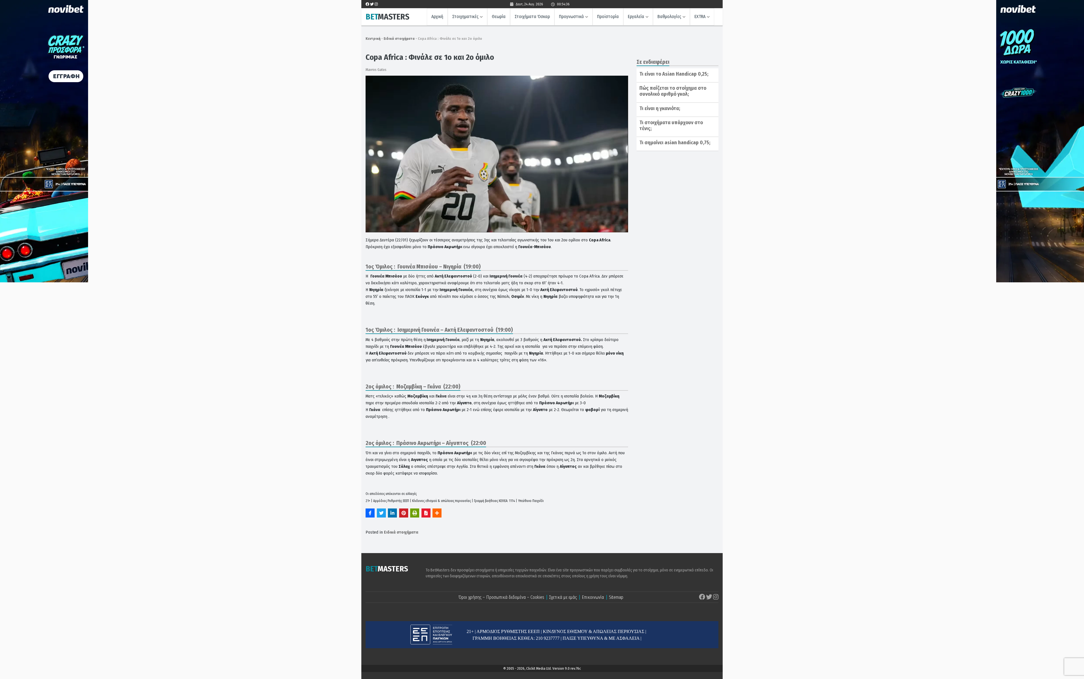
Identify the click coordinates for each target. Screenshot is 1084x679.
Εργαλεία (636, 16)
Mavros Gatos (376, 69)
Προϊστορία (608, 16)
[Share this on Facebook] (370, 513)
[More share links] (437, 513)
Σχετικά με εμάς (563, 597)
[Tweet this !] (381, 513)
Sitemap (616, 597)
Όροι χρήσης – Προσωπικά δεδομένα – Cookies (501, 597)
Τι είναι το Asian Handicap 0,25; (673, 74)
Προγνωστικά (571, 16)
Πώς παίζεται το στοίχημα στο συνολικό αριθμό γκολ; (672, 91)
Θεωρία (499, 16)
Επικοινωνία (593, 597)
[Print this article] (414, 513)
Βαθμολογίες (669, 16)
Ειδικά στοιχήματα (399, 38)
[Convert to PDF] (425, 513)
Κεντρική (373, 38)
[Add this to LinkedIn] (392, 513)
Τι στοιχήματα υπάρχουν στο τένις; (671, 125)
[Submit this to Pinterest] (403, 513)
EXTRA (699, 16)
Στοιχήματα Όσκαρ (532, 16)
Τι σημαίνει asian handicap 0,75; (674, 142)
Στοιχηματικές (465, 16)
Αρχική (437, 16)
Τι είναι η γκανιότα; (659, 108)
